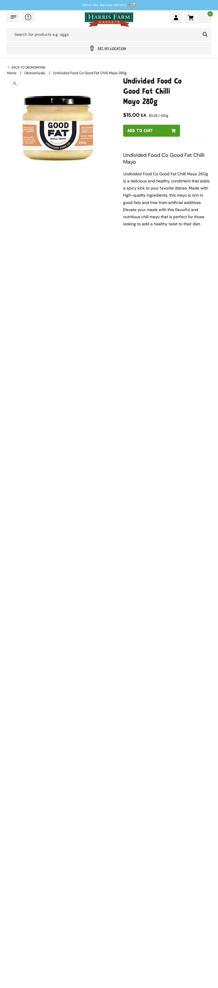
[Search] (205, 34)
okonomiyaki (34, 73)
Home (11, 73)
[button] (13, 17)
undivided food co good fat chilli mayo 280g (90, 73)
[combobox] (104, 34)
